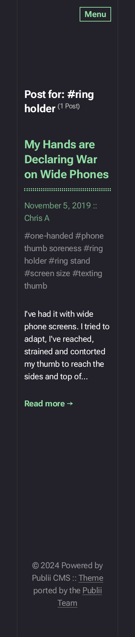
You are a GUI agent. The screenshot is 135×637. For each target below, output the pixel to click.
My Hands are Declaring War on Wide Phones (66, 159)
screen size (50, 273)
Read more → (48, 403)
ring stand (72, 261)
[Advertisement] (55, 31)
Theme (91, 578)
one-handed (51, 236)
